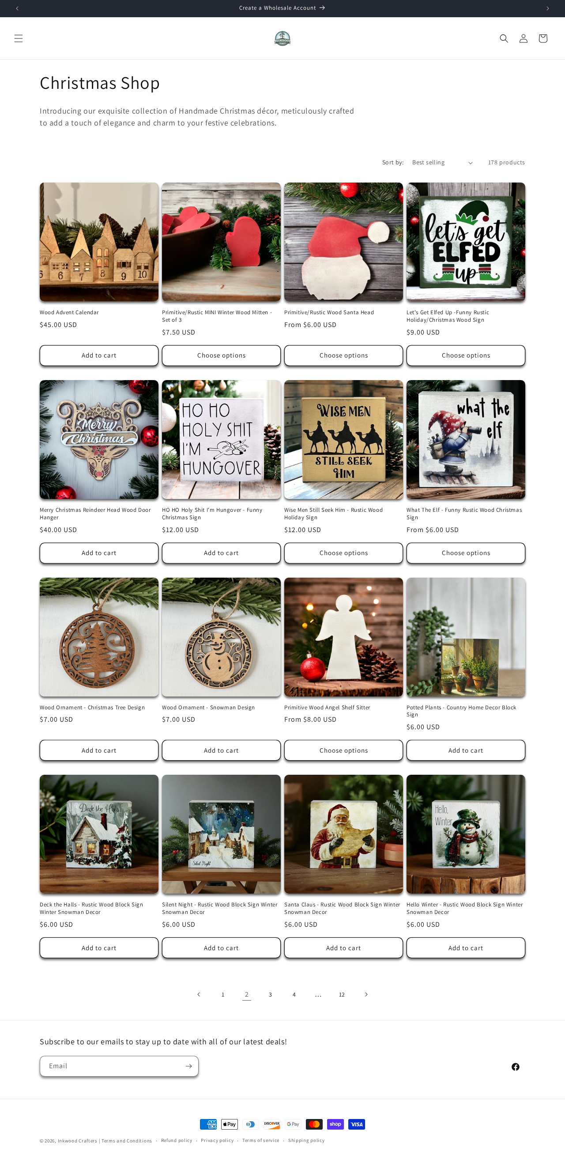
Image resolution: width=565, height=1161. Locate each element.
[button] (18, 38)
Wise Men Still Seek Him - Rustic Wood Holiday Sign (333, 513)
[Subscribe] (188, 1066)
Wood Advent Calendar (69, 312)
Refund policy (176, 1140)
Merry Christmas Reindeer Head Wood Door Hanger (95, 513)
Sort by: (392, 162)
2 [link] (247, 994)
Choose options (221, 355)
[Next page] (366, 994)
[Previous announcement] (17, 8)
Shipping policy (306, 1140)
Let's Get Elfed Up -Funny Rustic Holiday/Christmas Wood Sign (448, 316)
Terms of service (260, 1140)
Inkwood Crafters (78, 1141)
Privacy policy (217, 1140)
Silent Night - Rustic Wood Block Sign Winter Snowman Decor (219, 908)
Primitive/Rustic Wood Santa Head (329, 312)
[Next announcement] (547, 8)
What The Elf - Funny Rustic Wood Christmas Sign (464, 513)
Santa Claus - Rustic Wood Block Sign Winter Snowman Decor (342, 908)
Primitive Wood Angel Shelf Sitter (327, 707)
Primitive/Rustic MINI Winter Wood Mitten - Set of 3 (217, 316)
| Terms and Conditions (125, 1141)
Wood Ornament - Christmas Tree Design (92, 707)
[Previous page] (199, 994)
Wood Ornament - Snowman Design (208, 707)
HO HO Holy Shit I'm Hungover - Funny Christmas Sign (212, 513)
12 (342, 994)
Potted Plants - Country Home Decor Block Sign (461, 711)
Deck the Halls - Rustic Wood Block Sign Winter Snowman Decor (91, 908)
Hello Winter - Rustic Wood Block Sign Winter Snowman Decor (465, 908)
